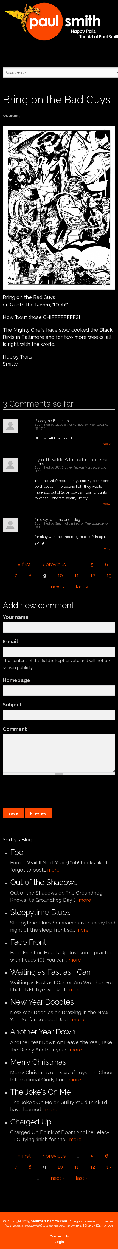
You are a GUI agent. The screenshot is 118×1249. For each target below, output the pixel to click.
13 (108, 575)
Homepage (16, 680)
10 (60, 575)
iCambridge (104, 1225)
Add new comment (18, 381)
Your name (16, 617)
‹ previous (54, 564)
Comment (16, 729)
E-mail (10, 641)
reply (107, 444)
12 (92, 575)
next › (57, 587)
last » (82, 587)
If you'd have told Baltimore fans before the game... (71, 462)
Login (59, 1242)
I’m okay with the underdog (57, 519)
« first (24, 564)
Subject (12, 704)
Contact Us (59, 1236)
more (53, 870)
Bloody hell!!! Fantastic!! (54, 421)
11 (76, 575)
